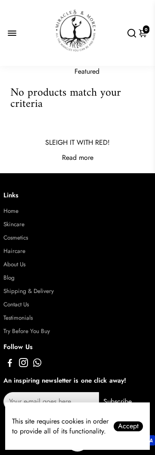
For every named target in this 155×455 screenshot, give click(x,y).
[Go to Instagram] (23, 364)
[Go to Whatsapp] (37, 364)
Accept (128, 426)
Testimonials (18, 318)
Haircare (14, 251)
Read (69, 157)
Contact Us (16, 304)
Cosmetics (15, 238)
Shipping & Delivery (28, 291)
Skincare (14, 224)
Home (11, 211)
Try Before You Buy (26, 331)
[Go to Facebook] (10, 364)
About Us (14, 264)
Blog (9, 278)
